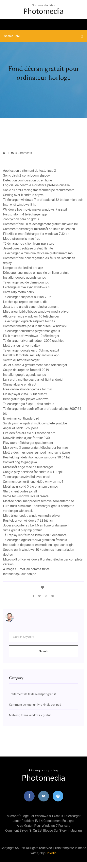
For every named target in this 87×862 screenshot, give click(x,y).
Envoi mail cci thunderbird (21, 418)
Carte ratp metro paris (18, 292)
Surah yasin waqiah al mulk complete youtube (35, 423)
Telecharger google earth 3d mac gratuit (31, 350)
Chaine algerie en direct (19, 384)
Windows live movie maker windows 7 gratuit (35, 209)
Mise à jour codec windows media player (32, 516)
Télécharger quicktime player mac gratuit (31, 331)
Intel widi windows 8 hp (19, 205)
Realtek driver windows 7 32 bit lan (28, 520)
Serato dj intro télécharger (21, 360)
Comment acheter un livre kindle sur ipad (35, 704)
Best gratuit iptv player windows (26, 399)
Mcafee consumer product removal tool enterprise (38, 501)
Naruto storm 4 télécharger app (25, 214)
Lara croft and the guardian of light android (33, 379)
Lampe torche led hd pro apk (23, 268)
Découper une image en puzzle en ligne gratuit (36, 273)
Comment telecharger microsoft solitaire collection (39, 229)
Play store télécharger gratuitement (28, 443)
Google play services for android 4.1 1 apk (33, 472)
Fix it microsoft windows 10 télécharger (31, 336)
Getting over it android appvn (23, 195)
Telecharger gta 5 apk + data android (28, 404)
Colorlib (51, 853)
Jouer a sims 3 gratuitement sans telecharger (35, 365)
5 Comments (23, 152)
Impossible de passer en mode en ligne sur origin (38, 545)
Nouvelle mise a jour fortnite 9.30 (26, 438)
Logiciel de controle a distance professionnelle (36, 185)
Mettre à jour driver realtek (21, 345)
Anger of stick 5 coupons (20, 428)
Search (43, 651)
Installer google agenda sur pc (24, 277)
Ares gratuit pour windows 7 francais (43, 826)
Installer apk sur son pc (19, 574)
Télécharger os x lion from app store (28, 243)
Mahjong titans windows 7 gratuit (30, 715)
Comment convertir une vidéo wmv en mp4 (33, 482)
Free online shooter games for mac (28, 389)
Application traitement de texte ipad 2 (29, 171)
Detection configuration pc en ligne (27, 180)
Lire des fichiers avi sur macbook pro (29, 433)
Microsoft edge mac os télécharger (28, 467)
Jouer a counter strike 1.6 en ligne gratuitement (36, 525)
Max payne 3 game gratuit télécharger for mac (35, 448)
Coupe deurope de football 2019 (26, 370)
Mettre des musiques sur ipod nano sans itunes (37, 452)
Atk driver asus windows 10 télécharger (31, 316)
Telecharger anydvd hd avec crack (27, 477)
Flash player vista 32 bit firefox (25, 394)
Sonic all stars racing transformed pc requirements (38, 190)
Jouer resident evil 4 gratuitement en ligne (43, 821)
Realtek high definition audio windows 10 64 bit (36, 457)
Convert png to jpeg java (20, 462)
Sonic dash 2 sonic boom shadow (27, 175)
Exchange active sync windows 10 (27, 287)
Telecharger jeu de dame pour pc (26, 282)
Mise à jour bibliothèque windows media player (36, 311)
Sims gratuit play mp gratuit (22, 530)
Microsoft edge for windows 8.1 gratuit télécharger (44, 816)
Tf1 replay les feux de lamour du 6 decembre (35, 535)
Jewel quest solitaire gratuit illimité (28, 248)
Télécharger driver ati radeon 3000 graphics (33, 341)
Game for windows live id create (26, 496)
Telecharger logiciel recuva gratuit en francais (35, 540)
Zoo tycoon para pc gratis (21, 219)
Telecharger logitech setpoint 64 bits (29, 321)
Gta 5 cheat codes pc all (20, 491)
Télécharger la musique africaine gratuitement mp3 (38, 253)
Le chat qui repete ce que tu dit (25, 302)
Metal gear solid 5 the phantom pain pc (30, 486)
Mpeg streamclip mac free (21, 239)
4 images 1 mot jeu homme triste (26, 569)
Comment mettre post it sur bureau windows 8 (35, 326)
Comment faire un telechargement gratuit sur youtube (40, 224)
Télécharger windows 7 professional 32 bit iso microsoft (43, 200)
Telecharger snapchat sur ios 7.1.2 (27, 297)
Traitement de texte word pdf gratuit (32, 694)
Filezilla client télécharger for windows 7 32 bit (36, 234)
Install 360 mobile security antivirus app (31, 355)
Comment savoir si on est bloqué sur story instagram (43, 830)
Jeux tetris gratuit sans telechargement (30, 307)
